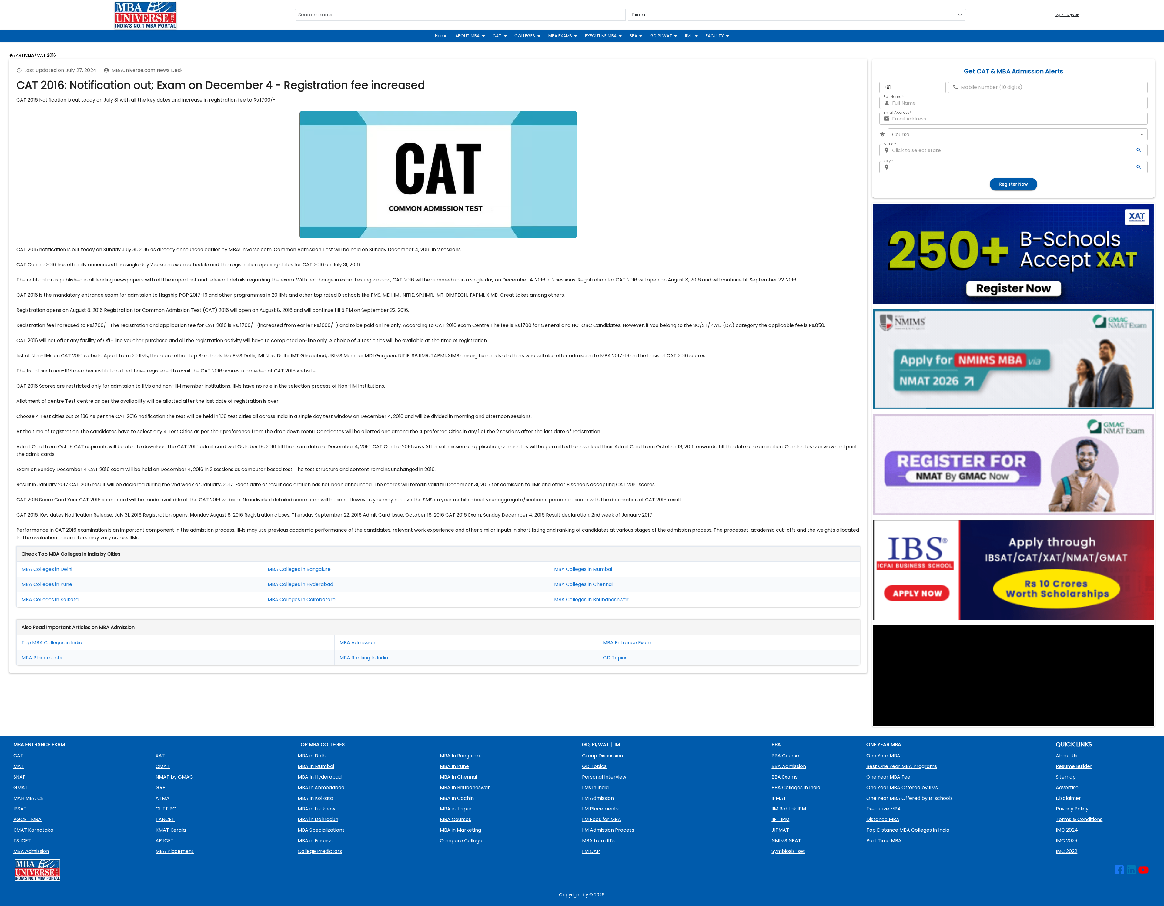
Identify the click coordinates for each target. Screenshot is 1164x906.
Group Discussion (602, 755)
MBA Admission (357, 642)
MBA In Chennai (458, 776)
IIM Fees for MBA (601, 819)
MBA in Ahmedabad (321, 787)
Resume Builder (1074, 766)
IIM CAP (591, 851)
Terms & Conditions (1079, 819)
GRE (160, 787)
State (890, 144)
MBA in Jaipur (456, 808)
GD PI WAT (661, 36)
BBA (633, 36)
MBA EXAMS (560, 36)
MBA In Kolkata (315, 798)
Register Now (1013, 184)
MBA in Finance (315, 840)
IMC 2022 (1066, 851)
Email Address (897, 112)
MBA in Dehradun (318, 819)
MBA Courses (455, 819)
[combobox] (1018, 134)
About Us (1066, 755)
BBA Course (785, 755)
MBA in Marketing (460, 830)
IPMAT (778, 798)
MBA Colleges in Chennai (583, 584)
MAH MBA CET (30, 798)
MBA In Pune (454, 766)
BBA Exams (784, 776)
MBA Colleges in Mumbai (583, 569)
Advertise (1067, 787)
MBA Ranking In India (364, 657)
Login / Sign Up (1067, 15)
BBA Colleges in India (795, 787)
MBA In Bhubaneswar (465, 787)
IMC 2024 (1067, 830)
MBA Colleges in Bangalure (299, 569)
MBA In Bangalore (461, 755)
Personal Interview (604, 776)
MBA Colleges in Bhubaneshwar (591, 599)
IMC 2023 (1066, 840)
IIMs (689, 36)
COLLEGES (524, 36)
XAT (160, 755)
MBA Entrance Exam (627, 642)
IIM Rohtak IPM (788, 808)
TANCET (165, 819)
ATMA (162, 798)
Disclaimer (1068, 798)
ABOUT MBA (467, 36)
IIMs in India (595, 787)
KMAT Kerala (171, 830)
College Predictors (320, 851)
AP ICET (165, 840)
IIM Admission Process (608, 830)
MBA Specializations (321, 830)
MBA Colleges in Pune (47, 584)
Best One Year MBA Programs (901, 766)
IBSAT (20, 808)
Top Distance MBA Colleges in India (907, 830)
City (888, 160)
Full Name (894, 96)
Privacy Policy (1072, 808)
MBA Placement (41, 657)
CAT (497, 36)
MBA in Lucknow (316, 808)
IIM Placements (600, 808)
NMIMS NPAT (786, 840)
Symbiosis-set (788, 851)
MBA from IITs (598, 840)
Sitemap (1066, 776)
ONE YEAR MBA (883, 744)
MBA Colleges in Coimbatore (302, 599)
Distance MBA (882, 819)
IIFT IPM (780, 819)
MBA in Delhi (312, 755)
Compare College (461, 840)
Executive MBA (883, 808)
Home (441, 36)
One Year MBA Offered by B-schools (909, 798)
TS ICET (22, 840)
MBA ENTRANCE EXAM (39, 744)
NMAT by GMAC (174, 776)
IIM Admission (598, 798)
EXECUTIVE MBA (601, 36)
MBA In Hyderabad (320, 776)
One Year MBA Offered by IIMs (902, 787)
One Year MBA (883, 755)
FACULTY (715, 36)
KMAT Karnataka (33, 830)
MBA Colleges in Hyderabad (300, 584)
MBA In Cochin (457, 798)
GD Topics (615, 657)
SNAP (19, 776)
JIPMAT (780, 830)
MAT (18, 766)
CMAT (163, 766)
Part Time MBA (883, 840)
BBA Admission (788, 766)
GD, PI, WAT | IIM (601, 744)
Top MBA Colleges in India (52, 642)
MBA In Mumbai (316, 766)
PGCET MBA (27, 819)
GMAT (20, 787)
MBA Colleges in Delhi (47, 569)
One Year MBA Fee (888, 776)
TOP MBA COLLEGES (321, 744)
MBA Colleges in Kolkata (50, 599)
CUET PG (166, 808)
